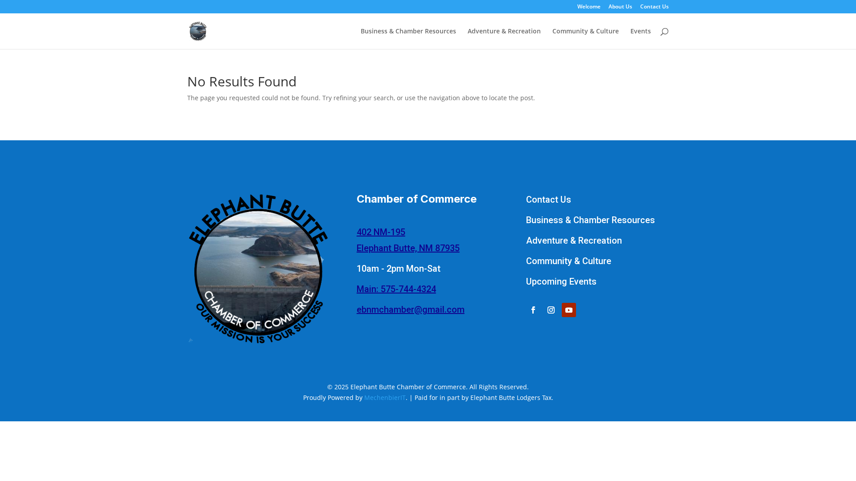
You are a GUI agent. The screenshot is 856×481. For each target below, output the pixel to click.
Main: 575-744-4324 (396, 289)
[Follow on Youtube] (569, 310)
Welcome (589, 7)
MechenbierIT (385, 397)
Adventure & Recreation (504, 31)
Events (640, 31)
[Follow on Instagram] (551, 310)
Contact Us (654, 7)
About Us (620, 7)
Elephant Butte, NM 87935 (408, 248)
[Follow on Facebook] (533, 310)
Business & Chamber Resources (408, 31)
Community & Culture (585, 31)
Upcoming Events (561, 281)
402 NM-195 (381, 232)
